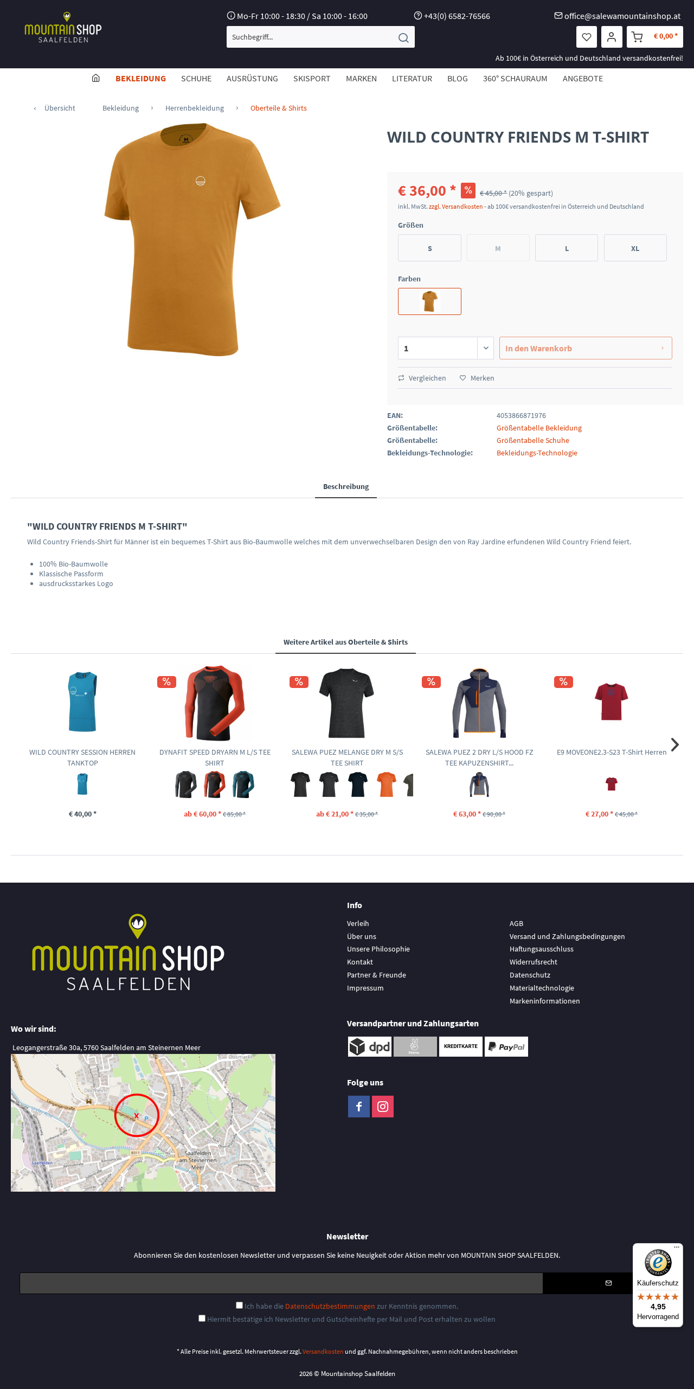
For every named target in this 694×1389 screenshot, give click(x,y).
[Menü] (676, 1249)
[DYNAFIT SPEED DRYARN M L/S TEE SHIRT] (215, 703)
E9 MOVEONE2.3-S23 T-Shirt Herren (612, 752)
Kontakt (360, 962)
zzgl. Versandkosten (456, 206)
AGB (516, 923)
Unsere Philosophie (378, 949)
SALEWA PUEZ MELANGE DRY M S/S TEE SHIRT (347, 757)
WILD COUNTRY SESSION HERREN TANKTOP (82, 757)
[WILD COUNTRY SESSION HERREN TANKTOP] (82, 703)
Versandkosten (323, 1351)
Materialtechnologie (542, 988)
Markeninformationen (545, 1001)
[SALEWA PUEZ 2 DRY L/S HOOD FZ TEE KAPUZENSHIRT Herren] (479, 703)
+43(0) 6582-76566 (457, 15)
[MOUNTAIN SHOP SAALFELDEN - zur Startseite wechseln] (63, 27)
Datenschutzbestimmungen (330, 1306)
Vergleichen (426, 378)
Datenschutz (530, 975)
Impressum (365, 988)
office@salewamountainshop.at (622, 15)
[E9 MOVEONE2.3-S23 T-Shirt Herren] (611, 703)
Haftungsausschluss (542, 949)
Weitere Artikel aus (346, 642)
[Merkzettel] (586, 37)
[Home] (96, 78)
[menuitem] (321, 37)
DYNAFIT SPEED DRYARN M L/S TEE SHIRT (215, 757)
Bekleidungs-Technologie (537, 453)
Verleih (358, 923)
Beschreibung (346, 486)
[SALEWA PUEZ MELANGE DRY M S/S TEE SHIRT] (347, 703)
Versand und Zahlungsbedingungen (567, 936)
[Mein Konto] (611, 37)
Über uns (361, 936)
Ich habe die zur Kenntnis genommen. (351, 1306)
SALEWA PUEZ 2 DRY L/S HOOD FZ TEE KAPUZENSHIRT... (480, 757)
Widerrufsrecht (533, 962)
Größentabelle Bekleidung (539, 428)
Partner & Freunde (376, 975)
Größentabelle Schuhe (533, 440)
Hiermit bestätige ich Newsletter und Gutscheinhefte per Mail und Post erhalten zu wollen (351, 1319)
